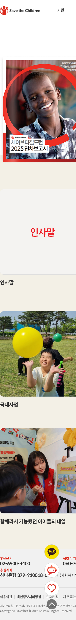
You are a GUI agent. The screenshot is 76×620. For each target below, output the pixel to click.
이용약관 (6, 597)
